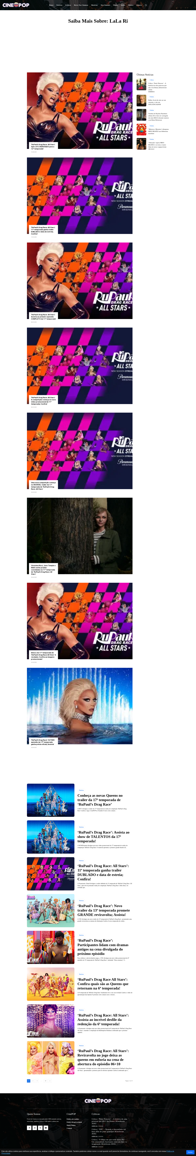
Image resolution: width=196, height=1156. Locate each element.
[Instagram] (34, 1128)
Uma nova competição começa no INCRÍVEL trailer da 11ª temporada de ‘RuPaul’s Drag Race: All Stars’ (43, 486)
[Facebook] (29, 1128)
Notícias (81, 790)
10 (45, 1081)
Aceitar (190, 1152)
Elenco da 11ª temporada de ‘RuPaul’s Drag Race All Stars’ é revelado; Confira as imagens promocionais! (43, 656)
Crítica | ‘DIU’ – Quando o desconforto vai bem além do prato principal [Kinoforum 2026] (109, 1131)
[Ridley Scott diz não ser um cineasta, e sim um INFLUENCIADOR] (141, 100)
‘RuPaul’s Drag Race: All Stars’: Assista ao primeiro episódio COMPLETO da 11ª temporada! (43, 317)
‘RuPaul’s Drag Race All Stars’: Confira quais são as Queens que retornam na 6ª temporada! (102, 983)
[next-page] (50, 1081)
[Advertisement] (98, 42)
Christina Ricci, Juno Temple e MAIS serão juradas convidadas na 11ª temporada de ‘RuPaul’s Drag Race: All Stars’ (43, 569)
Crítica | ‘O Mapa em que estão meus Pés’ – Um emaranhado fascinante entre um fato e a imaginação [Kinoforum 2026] (109, 1142)
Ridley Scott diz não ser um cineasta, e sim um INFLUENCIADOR (157, 102)
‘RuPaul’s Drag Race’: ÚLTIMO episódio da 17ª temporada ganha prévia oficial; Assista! (43, 742)
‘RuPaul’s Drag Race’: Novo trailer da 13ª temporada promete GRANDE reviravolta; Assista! (103, 910)
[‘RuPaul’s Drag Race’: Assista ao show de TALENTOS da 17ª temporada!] (50, 837)
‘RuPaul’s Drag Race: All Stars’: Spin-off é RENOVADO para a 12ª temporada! (43, 146)
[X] (40, 1128)
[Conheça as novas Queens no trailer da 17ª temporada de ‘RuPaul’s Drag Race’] (50, 800)
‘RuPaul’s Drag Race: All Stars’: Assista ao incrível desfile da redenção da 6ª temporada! (103, 1019)
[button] (146, 5)
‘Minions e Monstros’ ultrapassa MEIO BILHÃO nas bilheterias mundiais (158, 131)
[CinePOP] (19, 5)
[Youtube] (46, 1128)
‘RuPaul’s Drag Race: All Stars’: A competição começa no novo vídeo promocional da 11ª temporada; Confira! (43, 401)
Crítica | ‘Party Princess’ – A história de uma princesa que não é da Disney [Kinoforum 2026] (109, 1121)
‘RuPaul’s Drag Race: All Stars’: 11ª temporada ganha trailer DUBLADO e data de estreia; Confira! (43, 230)
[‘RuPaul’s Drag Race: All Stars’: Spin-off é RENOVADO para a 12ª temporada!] (80, 110)
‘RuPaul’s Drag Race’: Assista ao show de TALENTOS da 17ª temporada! (103, 836)
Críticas (152, 80)
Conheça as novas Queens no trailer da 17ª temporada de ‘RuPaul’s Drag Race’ (100, 799)
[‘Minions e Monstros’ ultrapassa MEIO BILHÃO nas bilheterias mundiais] (141, 129)
